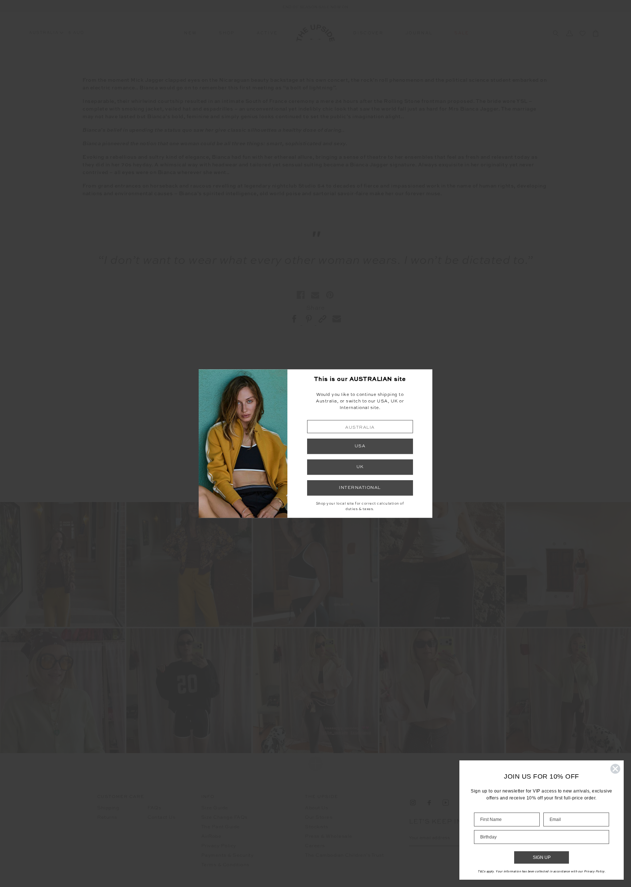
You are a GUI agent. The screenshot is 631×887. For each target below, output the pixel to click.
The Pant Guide (220, 827)
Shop (226, 33)
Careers (315, 846)
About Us (316, 808)
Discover (368, 33)
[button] (360, 426)
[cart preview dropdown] (595, 33)
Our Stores (318, 817)
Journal (418, 33)
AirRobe (211, 836)
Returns (107, 817)
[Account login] (569, 33)
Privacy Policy (218, 846)
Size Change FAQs (224, 817)
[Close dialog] (615, 768)
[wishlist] (582, 33)
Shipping (108, 808)
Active (267, 33)
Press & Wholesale (328, 836)
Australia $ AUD (56, 33)
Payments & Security (227, 855)
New (190, 33)
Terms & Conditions (225, 865)
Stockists (316, 827)
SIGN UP (542, 857)
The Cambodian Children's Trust (344, 855)
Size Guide (214, 808)
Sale (461, 33)
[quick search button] (555, 33)
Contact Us (161, 817)
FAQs (154, 808)
